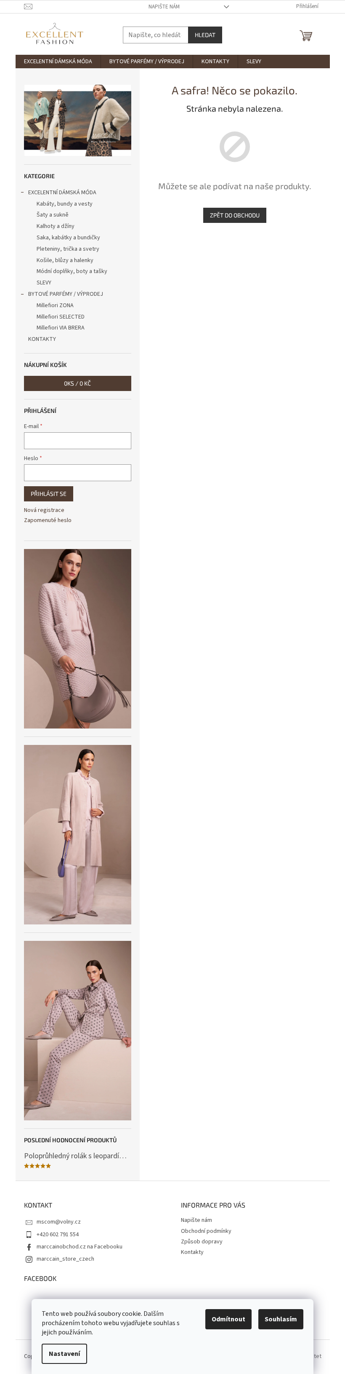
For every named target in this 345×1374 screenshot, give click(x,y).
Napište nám (164, 7)
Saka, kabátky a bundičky (68, 237)
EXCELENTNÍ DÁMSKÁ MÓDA (62, 192)
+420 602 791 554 (58, 1234)
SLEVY (44, 283)
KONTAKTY (42, 339)
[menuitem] (58, 61)
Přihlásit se (48, 493)
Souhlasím (281, 1319)
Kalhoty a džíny (55, 226)
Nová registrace (44, 510)
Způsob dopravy (202, 1241)
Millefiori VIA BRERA (61, 328)
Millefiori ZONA (55, 305)
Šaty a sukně (53, 215)
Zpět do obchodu (235, 215)
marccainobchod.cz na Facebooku (79, 1247)
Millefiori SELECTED (61, 317)
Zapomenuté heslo (48, 521)
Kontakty (192, 1252)
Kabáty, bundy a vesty (65, 204)
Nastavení (64, 1353)
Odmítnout (228, 1319)
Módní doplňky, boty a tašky (72, 271)
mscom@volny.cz (59, 1222)
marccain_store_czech (65, 1259)
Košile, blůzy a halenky (65, 260)
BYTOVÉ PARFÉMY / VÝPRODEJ (65, 294)
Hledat (205, 34)
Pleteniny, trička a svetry (68, 249)
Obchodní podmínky (206, 1231)
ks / (77, 383)
